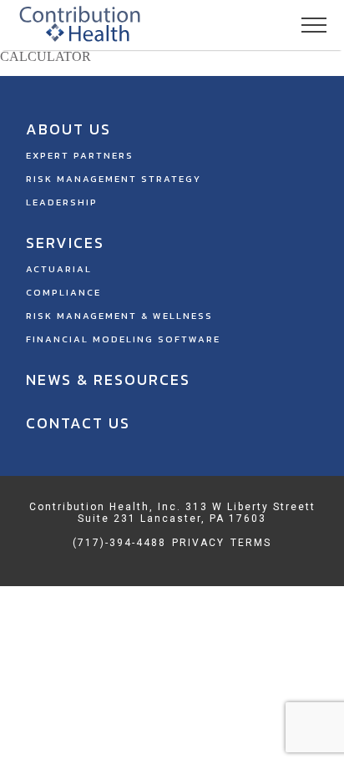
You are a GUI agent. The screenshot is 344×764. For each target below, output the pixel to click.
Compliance (63, 292)
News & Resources (108, 379)
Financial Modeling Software (123, 339)
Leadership (62, 202)
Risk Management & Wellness (119, 315)
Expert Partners (80, 155)
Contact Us (78, 423)
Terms (250, 543)
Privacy (198, 543)
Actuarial (59, 269)
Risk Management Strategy (113, 178)
